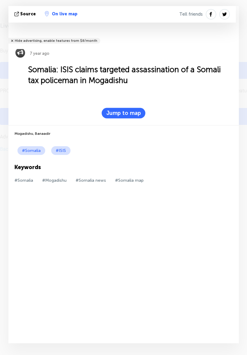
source (28, 14)
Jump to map (123, 113)
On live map (64, 14)
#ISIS (61, 150)
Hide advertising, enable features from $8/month (56, 41)
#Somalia (31, 150)
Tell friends (191, 14)
